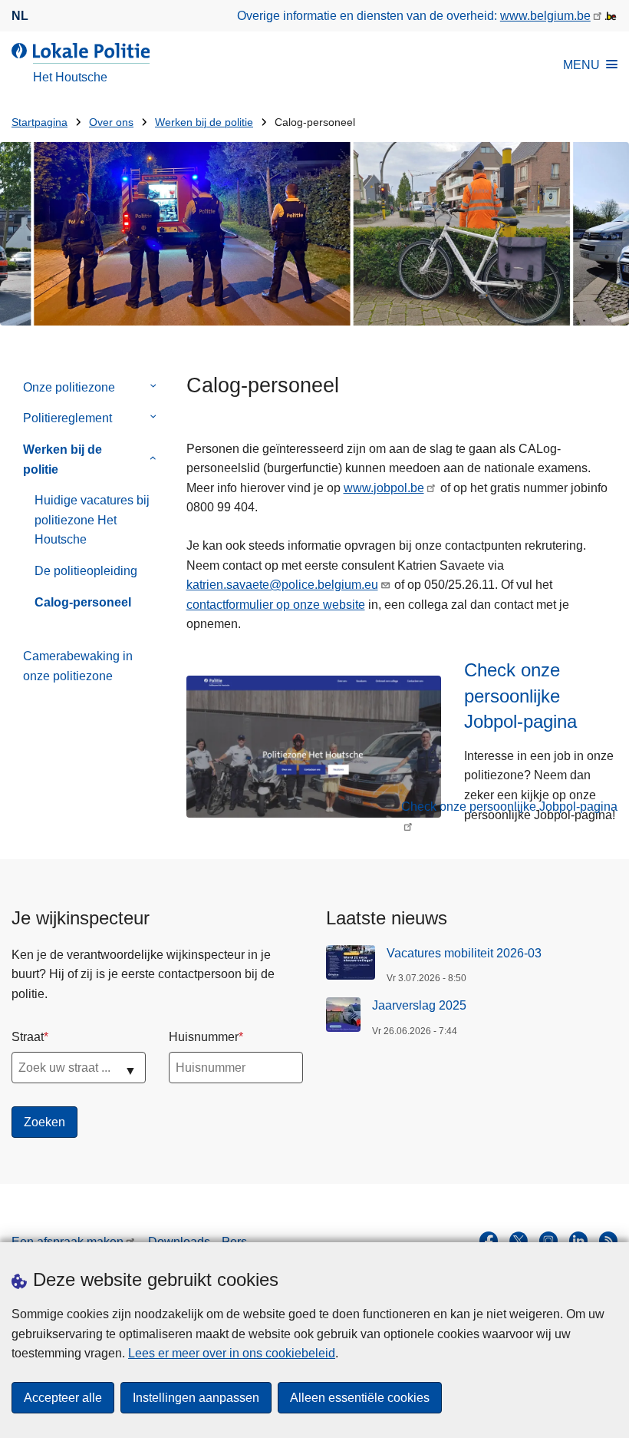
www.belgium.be (545, 15)
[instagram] (548, 1240)
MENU (581, 64)
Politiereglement (67, 418)
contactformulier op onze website (275, 604)
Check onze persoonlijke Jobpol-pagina (509, 806)
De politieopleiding (86, 570)
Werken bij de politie (204, 122)
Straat (28, 1036)
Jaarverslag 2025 (419, 1005)
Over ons (111, 122)
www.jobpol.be (384, 487)
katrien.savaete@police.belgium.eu (282, 584)
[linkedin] (578, 1240)
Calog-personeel (83, 602)
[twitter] (518, 1240)
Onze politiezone (69, 387)
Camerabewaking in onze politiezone (78, 666)
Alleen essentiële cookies (360, 1397)
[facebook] (488, 1240)
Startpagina (40, 122)
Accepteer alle (63, 1397)
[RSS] (608, 1240)
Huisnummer (204, 1036)
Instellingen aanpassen (196, 1397)
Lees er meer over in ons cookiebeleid (231, 1353)
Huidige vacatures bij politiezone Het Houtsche (92, 520)
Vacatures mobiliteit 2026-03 (464, 953)
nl (20, 15)
